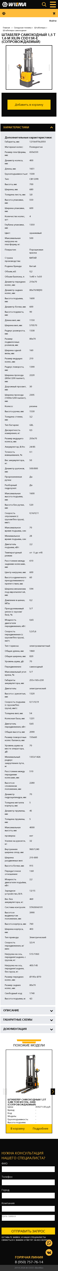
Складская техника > (23, 28)
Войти (52, 21)
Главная (6, 28)
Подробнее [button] (40, 1128)
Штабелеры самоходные (14, 31)
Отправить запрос (28, 1231)
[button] (53, 1091)
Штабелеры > (40, 28)
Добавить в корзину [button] (29, 104)
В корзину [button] (18, 1128)
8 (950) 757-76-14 (29, 1262)
